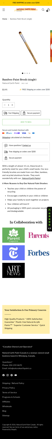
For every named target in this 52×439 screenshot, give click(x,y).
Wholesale (7, 406)
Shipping (6, 137)
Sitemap (5, 415)
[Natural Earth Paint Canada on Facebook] (3, 375)
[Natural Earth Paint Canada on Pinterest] (11, 375)
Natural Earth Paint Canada (26, 425)
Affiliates (6, 401)
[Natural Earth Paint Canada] (26, 10)
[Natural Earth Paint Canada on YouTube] (15, 375)
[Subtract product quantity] (4, 104)
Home (4, 19)
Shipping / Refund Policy (13, 383)
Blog (4, 411)
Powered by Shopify (9, 429)
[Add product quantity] (12, 104)
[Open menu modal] (3, 9)
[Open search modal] (43, 9)
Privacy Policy (8, 387)
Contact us (26, 145)
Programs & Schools (11, 397)
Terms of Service (9, 392)
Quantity (6, 99)
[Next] (48, 3)
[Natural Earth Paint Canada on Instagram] (7, 375)
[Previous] (4, 3)
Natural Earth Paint (10, 83)
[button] (49, 219)
